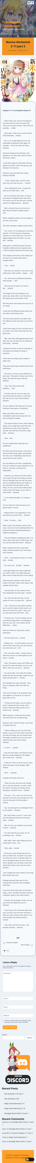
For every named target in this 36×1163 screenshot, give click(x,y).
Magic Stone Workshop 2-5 (14, 1103)
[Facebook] (29, 2)
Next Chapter (25, 945)
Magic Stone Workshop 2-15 (14, 1108)
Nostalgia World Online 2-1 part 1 (20, 1141)
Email (6, 1007)
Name (6, 998)
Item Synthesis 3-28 (11, 1099)
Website (6, 1015)
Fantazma (13, 50)
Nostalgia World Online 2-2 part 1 (20, 1129)
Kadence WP (25, 1158)
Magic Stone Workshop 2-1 (18, 1137)
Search (4, 1035)
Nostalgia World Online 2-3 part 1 (16, 1113)
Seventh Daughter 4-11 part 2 (22, 1133)
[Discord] (32, 2)
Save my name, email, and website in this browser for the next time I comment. (18, 1021)
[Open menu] (18, 36)
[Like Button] (4, 950)
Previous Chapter (12, 942)
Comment (8, 973)
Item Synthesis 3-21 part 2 (13, 1094)
